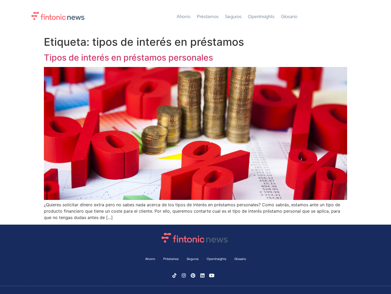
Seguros (233, 16)
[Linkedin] (202, 275)
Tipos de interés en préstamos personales (128, 57)
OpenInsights (261, 16)
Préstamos (208, 16)
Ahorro (183, 16)
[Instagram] (183, 275)
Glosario (289, 16)
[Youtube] (211, 275)
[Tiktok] (174, 275)
